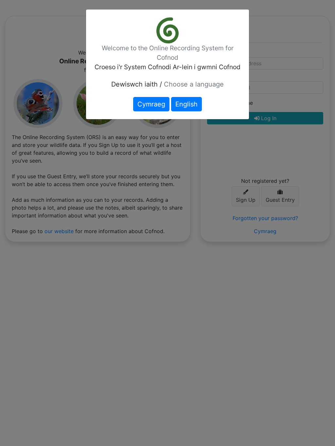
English (186, 104)
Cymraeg (151, 104)
